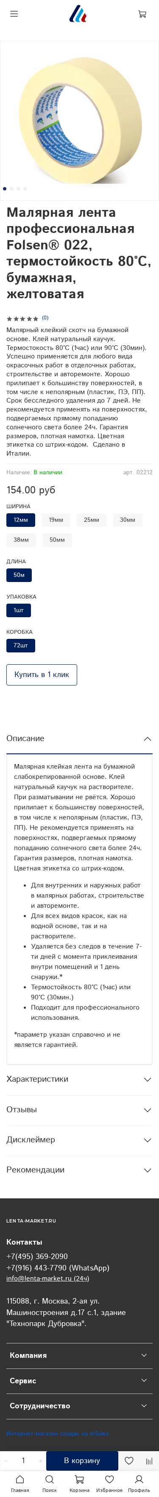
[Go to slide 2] (11, 188)
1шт (19, 610)
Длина (16, 562)
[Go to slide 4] (25, 188)
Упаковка (21, 597)
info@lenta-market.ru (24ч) (47, 1279)
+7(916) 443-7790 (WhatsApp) (57, 1268)
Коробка (19, 632)
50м (19, 575)
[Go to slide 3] (18, 188)
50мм (57, 540)
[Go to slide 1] (4, 188)
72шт (21, 645)
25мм (91, 520)
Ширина (18, 507)
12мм (21, 520)
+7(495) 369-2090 (37, 1256)
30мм (127, 520)
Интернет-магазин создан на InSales (57, 1434)
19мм (56, 520)
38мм (21, 540)
